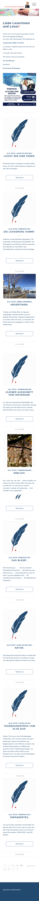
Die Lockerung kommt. (19, 232)
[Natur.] (19, 625)
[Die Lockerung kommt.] (19, 209)
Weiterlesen (19, 177)
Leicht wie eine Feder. (19, 156)
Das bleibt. (19, 560)
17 (13, 865)
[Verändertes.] (19, 794)
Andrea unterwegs (24, 302)
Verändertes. (19, 817)
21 (9, 869)
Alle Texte (11, 153)
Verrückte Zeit (24, 229)
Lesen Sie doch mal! (24, 153)
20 (5, 869)
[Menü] (33, 4)
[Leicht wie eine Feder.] (19, 133)
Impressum (7, 890)
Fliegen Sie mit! (24, 723)
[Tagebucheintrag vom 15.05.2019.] (19, 703)
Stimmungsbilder (24, 389)
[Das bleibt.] (19, 538)
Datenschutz (16, 890)
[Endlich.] (19, 450)
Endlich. (19, 473)
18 (17, 865)
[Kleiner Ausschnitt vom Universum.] (19, 369)
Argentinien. (19, 304)
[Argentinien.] (19, 286)
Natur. (19, 648)
